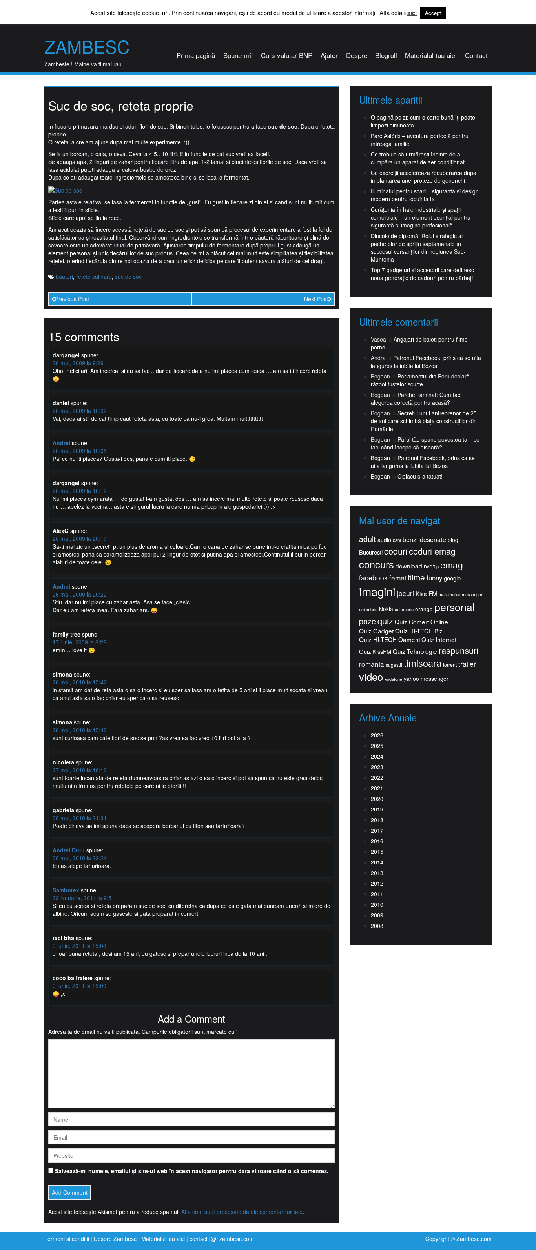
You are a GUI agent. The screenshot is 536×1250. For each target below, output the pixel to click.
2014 (377, 862)
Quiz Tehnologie (415, 651)
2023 (377, 767)
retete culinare (94, 276)
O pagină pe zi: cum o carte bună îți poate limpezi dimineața (423, 121)
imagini (377, 591)
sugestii (394, 664)
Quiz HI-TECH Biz (419, 631)
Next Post (316, 299)
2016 (377, 841)
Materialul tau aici (431, 55)
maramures (449, 594)
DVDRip (431, 567)
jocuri (405, 593)
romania (371, 664)
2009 (377, 915)
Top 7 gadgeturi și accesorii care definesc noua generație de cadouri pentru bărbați (422, 274)
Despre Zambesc (115, 1239)
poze (367, 621)
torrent (450, 665)
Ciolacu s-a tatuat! (420, 476)
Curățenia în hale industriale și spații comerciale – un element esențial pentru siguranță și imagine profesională (420, 217)
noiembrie (368, 609)
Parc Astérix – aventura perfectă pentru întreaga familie (420, 139)
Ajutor (329, 55)
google (452, 578)
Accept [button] (433, 12)
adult (367, 538)
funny (434, 577)
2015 (377, 851)
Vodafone (393, 679)
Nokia (386, 609)
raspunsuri (458, 650)
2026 (377, 735)
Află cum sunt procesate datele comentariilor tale (242, 1211)
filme (416, 577)
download (409, 566)
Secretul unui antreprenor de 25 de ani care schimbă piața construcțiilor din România (424, 421)
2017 (377, 830)
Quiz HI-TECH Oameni (389, 639)
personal (454, 606)
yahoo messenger (426, 678)
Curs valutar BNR (287, 55)
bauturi (64, 276)
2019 (377, 809)
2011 (377, 894)
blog (453, 540)
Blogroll (386, 55)
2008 (377, 926)
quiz (385, 621)
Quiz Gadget (376, 631)
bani (397, 540)
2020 (377, 798)
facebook (373, 577)
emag (451, 565)
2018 (377, 820)
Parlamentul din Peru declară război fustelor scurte (420, 380)
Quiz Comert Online (421, 622)
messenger (472, 594)
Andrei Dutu (69, 850)
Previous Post (72, 299)
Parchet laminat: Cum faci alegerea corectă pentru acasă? (416, 398)
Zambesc (86, 46)
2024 (377, 756)
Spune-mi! (238, 55)
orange (424, 609)
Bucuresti (371, 552)
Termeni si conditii (66, 1239)
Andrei (61, 443)
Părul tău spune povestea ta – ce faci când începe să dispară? (425, 443)
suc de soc (128, 276)
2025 (377, 746)
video (371, 677)
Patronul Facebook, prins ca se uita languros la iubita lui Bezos (426, 361)
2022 (377, 777)
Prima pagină (196, 55)
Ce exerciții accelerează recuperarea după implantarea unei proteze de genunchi (423, 176)
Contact (476, 55)
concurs (376, 564)
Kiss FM (426, 594)
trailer (467, 664)
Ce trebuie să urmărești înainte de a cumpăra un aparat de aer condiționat (418, 158)
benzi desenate (424, 539)
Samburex (66, 890)
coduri (395, 551)
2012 (377, 883)
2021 (377, 788)
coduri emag (432, 551)
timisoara (422, 663)
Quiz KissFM (375, 651)
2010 (377, 904)
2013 (377, 873)
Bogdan (380, 458)
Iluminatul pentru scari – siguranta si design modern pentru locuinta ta (425, 195)
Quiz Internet (438, 639)
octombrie (404, 609)
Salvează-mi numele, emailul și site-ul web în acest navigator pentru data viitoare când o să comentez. (191, 1171)
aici (412, 13)
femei (397, 577)
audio (384, 540)
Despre (356, 55)
